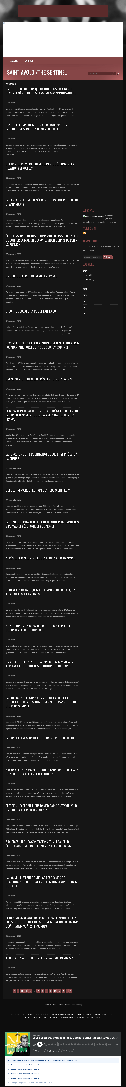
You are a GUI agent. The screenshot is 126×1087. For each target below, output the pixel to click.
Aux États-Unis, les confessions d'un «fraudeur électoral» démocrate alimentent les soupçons (38, 843)
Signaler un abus (100, 1014)
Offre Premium (54, 1017)
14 (38, 990)
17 (51, 990)
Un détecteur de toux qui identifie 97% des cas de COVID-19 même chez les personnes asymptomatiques (41, 90)
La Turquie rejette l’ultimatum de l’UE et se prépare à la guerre (41, 456)
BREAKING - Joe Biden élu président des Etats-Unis (39, 379)
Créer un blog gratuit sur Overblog (62, 1014)
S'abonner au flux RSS (84, 233)
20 (63, 990)
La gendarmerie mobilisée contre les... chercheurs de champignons (42, 202)
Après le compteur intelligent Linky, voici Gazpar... (40, 558)
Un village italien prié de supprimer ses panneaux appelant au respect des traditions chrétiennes (39, 663)
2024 (85, 295)
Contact (29, 60)
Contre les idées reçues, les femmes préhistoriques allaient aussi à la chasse (40, 591)
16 (46, 990)
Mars (88, 275)
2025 (85, 289)
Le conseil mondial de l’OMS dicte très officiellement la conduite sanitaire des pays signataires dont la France (42, 415)
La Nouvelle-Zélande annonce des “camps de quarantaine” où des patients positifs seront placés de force (41, 881)
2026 (85, 270)
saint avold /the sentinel (37, 72)
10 (22, 990)
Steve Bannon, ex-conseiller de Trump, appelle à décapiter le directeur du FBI (38, 627)
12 (30, 990)
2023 (85, 301)
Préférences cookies (93, 1017)
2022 (85, 307)
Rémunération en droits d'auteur (36, 1017)
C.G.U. (111, 1014)
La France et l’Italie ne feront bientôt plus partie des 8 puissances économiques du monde (42, 524)
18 (55, 990)
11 (26, 990)
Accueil (14, 60)
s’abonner (41, 1051)
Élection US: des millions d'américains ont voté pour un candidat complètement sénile (41, 807)
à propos (69, 1051)
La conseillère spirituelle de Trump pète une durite (41, 738)
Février (88, 279)
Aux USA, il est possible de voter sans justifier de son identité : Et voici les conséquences (42, 771)
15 (42, 990)
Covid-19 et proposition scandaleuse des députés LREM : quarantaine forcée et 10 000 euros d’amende (42, 345)
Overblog (78, 1005)
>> (71, 990)
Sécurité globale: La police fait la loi (31, 311)
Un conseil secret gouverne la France (31, 276)
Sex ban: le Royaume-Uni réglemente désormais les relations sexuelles (40, 166)
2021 (85, 313)
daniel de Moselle (27, 1014)
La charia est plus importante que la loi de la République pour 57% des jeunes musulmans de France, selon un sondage (42, 702)
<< (14, 990)
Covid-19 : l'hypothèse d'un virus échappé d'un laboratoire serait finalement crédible (36, 126)
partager (55, 1051)
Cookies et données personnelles (72, 1017)
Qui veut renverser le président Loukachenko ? (38, 490)
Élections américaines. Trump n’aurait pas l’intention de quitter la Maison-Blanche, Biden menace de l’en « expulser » (42, 240)
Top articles (80, 1014)
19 (59, 990)
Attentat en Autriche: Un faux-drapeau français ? (39, 957)
